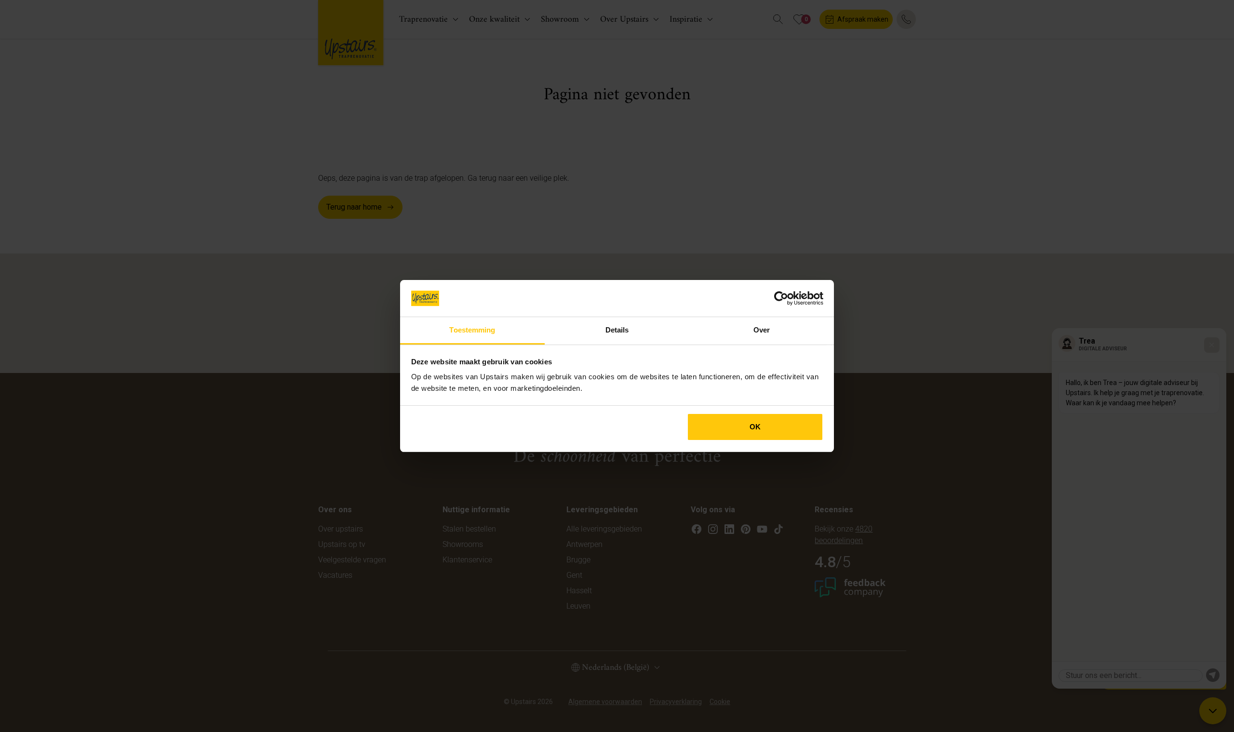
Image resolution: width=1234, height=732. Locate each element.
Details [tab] (617, 330)
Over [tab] (761, 330)
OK (755, 427)
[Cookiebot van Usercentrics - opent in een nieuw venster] (781, 298)
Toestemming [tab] (472, 330)
